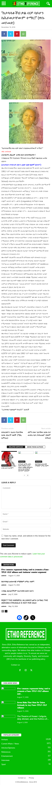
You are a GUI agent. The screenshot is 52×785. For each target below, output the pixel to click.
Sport (3, 764)
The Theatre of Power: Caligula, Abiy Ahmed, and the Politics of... (33, 717)
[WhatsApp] (23, 34)
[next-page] (27, 475)
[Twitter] (10, 34)
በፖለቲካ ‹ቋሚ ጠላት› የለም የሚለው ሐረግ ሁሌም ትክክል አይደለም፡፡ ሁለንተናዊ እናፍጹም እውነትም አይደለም (25, 467)
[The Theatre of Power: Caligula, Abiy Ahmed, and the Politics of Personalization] (8, 720)
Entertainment (7, 756)
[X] (31, 670)
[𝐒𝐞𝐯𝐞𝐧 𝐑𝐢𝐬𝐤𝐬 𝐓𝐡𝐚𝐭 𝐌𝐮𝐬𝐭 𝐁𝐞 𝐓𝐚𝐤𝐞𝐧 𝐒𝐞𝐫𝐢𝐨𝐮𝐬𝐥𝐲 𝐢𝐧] (8, 706)
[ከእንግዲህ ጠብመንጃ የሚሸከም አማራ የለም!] (43, 457)
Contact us (22, 778)
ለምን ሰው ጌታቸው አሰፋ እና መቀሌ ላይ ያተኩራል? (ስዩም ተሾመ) (39, 435)
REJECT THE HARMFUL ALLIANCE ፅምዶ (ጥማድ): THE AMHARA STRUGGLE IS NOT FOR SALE (24, 601)
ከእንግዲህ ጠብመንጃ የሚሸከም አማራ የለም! (42, 465)
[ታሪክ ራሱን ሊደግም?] (9, 459)
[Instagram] (26, 670)
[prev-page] (24, 475)
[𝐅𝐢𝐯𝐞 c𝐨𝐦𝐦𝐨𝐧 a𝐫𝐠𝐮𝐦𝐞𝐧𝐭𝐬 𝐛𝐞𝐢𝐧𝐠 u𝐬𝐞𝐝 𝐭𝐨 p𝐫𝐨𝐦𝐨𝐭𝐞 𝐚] (8, 692)
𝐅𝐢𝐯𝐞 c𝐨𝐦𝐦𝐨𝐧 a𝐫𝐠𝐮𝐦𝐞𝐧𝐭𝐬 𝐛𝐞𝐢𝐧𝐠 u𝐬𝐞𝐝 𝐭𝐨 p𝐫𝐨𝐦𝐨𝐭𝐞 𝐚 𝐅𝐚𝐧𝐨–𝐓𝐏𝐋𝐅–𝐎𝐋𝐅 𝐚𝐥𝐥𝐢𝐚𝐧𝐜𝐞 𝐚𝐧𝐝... (33, 691)
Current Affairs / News (10, 744)
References (6, 752)
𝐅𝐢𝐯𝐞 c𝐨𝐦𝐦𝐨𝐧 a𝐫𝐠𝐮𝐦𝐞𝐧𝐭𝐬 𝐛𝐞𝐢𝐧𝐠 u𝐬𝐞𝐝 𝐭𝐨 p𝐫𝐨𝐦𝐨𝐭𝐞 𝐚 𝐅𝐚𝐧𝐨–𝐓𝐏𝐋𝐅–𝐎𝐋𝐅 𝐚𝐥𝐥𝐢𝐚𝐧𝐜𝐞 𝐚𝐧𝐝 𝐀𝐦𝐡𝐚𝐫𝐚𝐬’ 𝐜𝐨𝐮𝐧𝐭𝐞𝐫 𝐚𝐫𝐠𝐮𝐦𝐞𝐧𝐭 (25, 570)
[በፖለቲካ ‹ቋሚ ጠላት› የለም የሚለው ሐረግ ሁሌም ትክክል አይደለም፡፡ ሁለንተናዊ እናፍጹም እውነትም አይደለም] (26, 457)
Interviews (5, 760)
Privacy (31, 778)
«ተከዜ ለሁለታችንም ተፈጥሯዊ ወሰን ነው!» (17, 591)
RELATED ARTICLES (16, 447)
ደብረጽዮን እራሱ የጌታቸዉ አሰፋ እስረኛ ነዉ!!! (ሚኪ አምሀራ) (12, 435)
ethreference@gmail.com (31, 665)
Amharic (5, 465)
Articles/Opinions (8, 748)
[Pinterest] (17, 34)
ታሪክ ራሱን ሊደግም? (7, 468)
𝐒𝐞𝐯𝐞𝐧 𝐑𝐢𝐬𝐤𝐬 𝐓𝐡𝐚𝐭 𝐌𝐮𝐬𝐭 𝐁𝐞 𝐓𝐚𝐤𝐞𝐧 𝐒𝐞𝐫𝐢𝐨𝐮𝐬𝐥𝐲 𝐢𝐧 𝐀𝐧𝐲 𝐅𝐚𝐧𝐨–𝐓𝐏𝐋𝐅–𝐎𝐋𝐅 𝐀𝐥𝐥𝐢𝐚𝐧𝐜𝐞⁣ (32, 705)
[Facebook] (4, 34)
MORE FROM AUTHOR (35, 447)
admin (3, 575)
